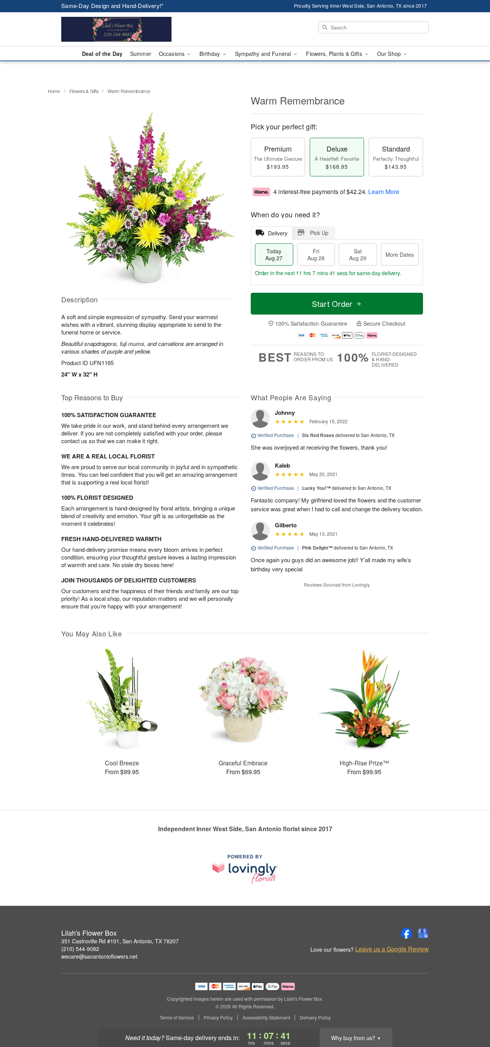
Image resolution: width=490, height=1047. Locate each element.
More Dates (399, 254)
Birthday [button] (210, 53)
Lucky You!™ (316, 487)
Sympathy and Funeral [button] (264, 53)
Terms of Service (177, 1017)
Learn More (383, 191)
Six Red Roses (318, 435)
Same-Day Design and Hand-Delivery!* (112, 6)
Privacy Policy (218, 1017)
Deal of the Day (102, 53)
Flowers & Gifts (84, 91)
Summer (140, 53)
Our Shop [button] (389, 53)
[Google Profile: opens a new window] (423, 933)
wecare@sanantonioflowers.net (99, 956)
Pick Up (319, 232)
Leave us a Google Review (392, 949)
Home (54, 91)
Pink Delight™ (317, 547)
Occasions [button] (172, 53)
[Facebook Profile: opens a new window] (406, 933)
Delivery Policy (315, 1017)
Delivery (277, 233)
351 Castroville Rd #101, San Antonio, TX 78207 (120, 941)
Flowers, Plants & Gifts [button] (334, 53)
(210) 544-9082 (80, 948)
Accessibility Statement (266, 1017)
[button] (470, 1014)
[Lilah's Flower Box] (116, 29)
